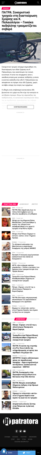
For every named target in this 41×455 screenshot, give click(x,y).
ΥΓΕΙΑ (24, 439)
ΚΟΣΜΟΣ (15, 437)
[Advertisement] (20, 134)
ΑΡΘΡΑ (30, 439)
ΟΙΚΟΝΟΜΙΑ (32, 437)
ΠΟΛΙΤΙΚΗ (24, 437)
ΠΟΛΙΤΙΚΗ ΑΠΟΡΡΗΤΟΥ (22, 442)
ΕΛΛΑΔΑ (7, 437)
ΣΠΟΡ (13, 439)
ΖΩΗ (18, 439)
